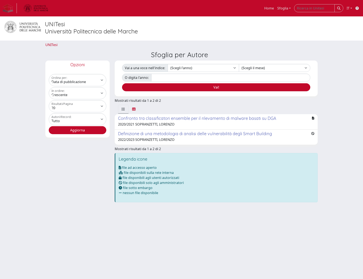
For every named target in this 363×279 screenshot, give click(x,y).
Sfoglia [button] (282, 8)
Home (269, 8)
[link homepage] (10, 8)
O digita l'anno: (137, 77)
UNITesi (51, 44)
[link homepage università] (36, 8)
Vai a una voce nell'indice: (145, 68)
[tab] (123, 109)
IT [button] (348, 8)
